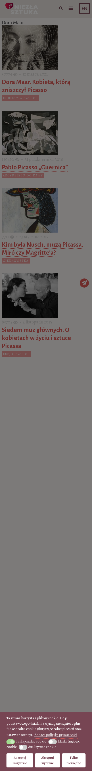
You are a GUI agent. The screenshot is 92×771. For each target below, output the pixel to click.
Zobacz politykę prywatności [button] (55, 734)
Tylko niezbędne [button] (74, 760)
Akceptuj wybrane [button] (47, 760)
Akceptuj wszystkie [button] (20, 760)
